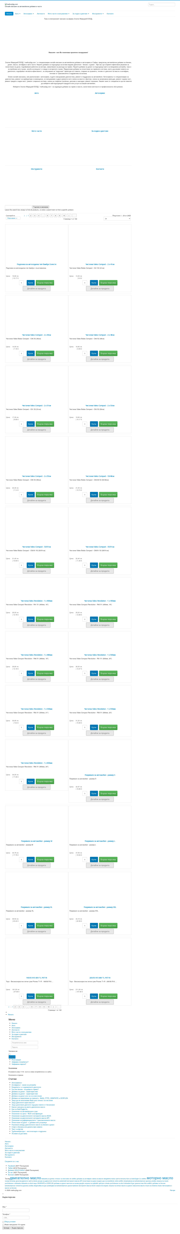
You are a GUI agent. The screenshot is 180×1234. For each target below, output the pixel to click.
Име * (4, 1207)
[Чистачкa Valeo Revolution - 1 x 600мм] (36, 747)
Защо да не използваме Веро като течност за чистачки (32, 1100)
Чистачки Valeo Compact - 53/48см (100, 476)
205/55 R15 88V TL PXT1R (100, 978)
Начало (9, 13)
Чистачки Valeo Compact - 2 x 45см (36, 335)
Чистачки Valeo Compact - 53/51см (36, 547)
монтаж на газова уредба (75, 1183)
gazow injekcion (73, 1186)
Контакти (110, 13)
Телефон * (6, 1214)
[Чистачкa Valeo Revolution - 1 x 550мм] (100, 693)
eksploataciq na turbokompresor (134, 1181)
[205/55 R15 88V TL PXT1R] (100, 954)
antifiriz (144, 1179)
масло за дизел (126, 1186)
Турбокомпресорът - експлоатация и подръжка (29, 1131)
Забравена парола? (19, 1064)
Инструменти (97, 13)
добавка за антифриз (84, 1179)
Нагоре (172, 1190)
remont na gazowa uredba (24, 1186)
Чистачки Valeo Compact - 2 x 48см (100, 335)
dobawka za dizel (27, 1183)
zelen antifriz (119, 1181)
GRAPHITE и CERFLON (45, 1183)
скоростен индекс (102, 1186)
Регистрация (16, 1059)
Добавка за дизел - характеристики (25, 1091)
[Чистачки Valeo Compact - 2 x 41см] (100, 240)
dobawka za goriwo (48, 1179)
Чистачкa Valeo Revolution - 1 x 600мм (36, 763)
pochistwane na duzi (117, 1183)
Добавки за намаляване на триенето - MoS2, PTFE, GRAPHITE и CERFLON (40, 1098)
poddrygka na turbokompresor (57, 1186)
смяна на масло (97, 1179)
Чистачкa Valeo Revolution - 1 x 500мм (100, 655)
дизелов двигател (22, 1181)
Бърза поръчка (17, 1228)
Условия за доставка (19, 1133)
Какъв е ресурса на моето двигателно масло (28, 1107)
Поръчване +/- (12, 218)
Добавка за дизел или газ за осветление (27, 1096)
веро (35, 1183)
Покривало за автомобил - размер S (100, 775)
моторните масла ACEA (87, 1186)
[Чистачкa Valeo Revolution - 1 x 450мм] (100, 585)
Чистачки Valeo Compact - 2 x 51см (36, 405)
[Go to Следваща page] (69, 215)
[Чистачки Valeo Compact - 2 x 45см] (37, 311)
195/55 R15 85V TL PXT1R (36, 978)
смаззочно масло (139, 1186)
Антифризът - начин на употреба (24, 1085)
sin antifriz (72, 1179)
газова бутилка (10, 1181)
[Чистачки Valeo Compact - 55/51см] (100, 523)
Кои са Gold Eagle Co (133, 1179)
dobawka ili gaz (129, 1183)
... (43, 215)
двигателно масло (25, 1178)
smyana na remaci (115, 1186)
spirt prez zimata (104, 1183)
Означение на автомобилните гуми (24, 1111)
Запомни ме (13, 1051)
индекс (99, 1181)
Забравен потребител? (20, 1062)
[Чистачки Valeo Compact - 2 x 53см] (100, 381)
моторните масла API (74, 1181)
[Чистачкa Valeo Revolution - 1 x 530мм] (36, 693)
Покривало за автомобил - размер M (36, 841)
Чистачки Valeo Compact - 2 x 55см (36, 476)
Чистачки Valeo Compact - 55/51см (100, 547)
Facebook (11, 1166)
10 (64, 215)
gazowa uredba (151, 1181)
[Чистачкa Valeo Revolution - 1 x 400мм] (36, 585)
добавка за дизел (60, 1183)
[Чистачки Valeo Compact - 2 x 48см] (100, 311)
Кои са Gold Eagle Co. (20, 1109)
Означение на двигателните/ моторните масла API (30, 1118)
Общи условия (10, 1221)
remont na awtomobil (60, 1181)
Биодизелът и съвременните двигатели (26, 1087)
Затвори (6, 1228)
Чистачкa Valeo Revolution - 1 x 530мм (36, 709)
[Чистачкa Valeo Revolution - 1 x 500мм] (100, 639)
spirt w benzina (121, 1179)
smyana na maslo (162, 1181)
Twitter (10, 1168)
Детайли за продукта (36, 288)
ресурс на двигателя (45, 1181)
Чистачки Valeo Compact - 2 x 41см (100, 264)
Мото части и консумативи (58, 13)
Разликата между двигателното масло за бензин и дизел (33, 1124)
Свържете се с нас (12, 1161)
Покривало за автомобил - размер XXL (100, 907)
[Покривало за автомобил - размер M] (36, 819)
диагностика (139, 1183)
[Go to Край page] (74, 215)
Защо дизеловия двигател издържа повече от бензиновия (33, 1105)
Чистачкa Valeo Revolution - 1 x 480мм (36, 655)
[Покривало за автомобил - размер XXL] (100, 885)
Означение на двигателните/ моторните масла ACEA (31, 1116)
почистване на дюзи (90, 1181)
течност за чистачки (62, 1179)
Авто (17, 13)
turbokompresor (10, 1186)
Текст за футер (17, 1129)
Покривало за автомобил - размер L (100, 841)
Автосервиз (28, 13)
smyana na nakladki (91, 1183)
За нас (10, 1172)
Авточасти (41, 13)
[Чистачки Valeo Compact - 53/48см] (100, 452)
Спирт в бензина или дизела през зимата (27, 1127)
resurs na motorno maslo (153, 1186)
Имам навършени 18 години (14, 1224)
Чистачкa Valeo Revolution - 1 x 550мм (100, 709)
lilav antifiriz (148, 1183)
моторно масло (160, 1178)
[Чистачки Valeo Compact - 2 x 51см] (37, 381)
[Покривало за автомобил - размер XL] (36, 885)
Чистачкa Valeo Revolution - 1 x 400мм (36, 601)
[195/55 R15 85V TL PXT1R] (36, 954)
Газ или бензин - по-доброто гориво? (25, 1089)
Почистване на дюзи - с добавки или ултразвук (29, 1122)
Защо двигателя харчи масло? (23, 1102)
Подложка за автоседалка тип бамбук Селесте (36, 264)
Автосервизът (17, 1082)
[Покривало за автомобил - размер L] (100, 819)
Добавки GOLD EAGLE (16, 1170)
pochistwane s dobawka (13, 1183)
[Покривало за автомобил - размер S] (100, 753)
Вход (12, 1057)
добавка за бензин (158, 1183)
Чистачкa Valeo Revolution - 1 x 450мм (100, 601)
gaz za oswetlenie (108, 1181)
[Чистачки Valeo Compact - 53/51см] (37, 523)
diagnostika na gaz (40, 1186)
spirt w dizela (33, 1181)
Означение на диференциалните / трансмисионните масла (33, 1120)
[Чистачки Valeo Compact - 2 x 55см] (37, 452)
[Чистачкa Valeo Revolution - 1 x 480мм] (36, 639)
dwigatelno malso (109, 1179)
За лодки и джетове (80, 13)
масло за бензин (11, 1188)
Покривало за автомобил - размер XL (36, 907)
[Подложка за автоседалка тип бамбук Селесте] (36, 240)
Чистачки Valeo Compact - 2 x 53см (100, 405)
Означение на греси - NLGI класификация (27, 1113)
